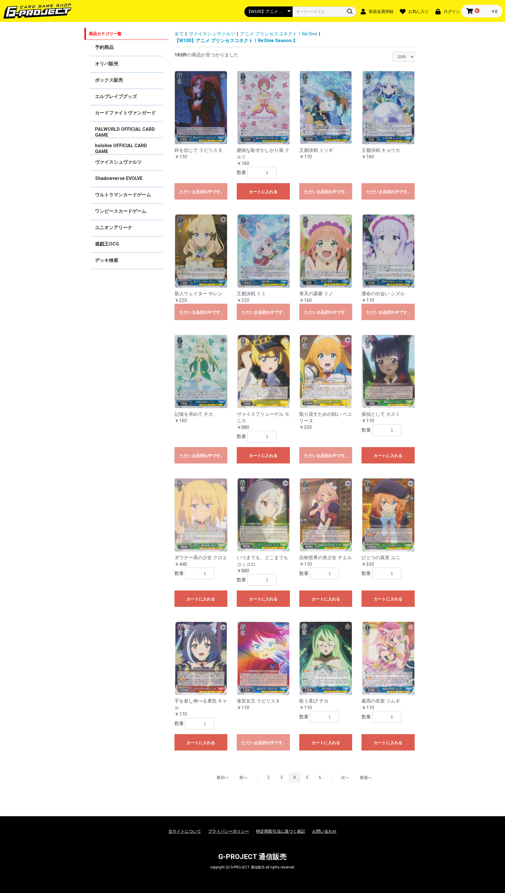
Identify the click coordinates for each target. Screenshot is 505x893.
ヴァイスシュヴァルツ (118, 162)
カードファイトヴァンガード (125, 113)
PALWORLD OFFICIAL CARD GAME (125, 132)
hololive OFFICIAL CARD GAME (121, 148)
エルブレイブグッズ (116, 96)
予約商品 (104, 47)
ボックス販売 (109, 80)
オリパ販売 (106, 63)
